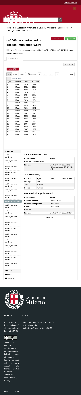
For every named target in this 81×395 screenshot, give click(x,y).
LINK (51, 169)
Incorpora (69, 64)
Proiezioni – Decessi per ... (59, 28)
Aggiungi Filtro (12, 69)
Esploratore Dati (15, 58)
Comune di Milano (70, 3)
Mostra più (49, 217)
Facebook (10, 278)
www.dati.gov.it (13, 328)
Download (56, 39)
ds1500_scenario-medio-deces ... (20, 31)
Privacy (16, 391)
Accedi (6, 391)
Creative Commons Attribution (61, 213)
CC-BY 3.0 (14, 331)
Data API (72, 39)
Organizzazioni (19, 28)
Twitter (9, 274)
